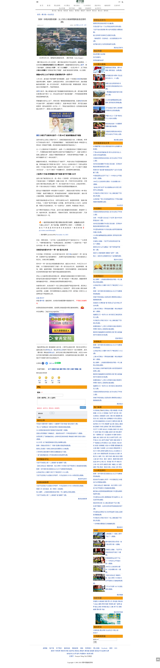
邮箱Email (95, 639)
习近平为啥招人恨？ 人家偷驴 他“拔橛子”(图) (51, 463)
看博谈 (77, 11)
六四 (120, 413)
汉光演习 (109, 421)
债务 (101, 437)
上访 (107, 448)
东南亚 (78, 79)
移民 (100, 456)
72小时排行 (87, 5)
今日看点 (67, 5)
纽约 (78, 653)
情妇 (100, 432)
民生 (101, 459)
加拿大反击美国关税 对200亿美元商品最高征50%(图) (113, 86)
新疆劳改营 (104, 453)
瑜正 (108, 607)
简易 (106, 601)
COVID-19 (100, 413)
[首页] (80, 3)
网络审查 (117, 448)
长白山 (111, 451)
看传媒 (87, 651)
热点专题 (62, 8)
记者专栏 (117, 5)
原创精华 (88, 8)
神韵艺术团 (64, 651)
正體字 (71, 656)
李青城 (104, 607)
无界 (107, 651)
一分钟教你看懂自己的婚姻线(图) (104, 523)
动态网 (103, 651)
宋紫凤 (95, 601)
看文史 (94, 11)
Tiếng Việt (83, 656)
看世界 (88, 11)
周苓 (103, 604)
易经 (110, 464)
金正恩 (112, 424)
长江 (98, 418)
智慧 (120, 464)
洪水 (104, 418)
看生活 (100, 11)
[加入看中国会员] (61, 333)
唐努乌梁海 (105, 451)
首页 (38, 14)
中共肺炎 (96, 410)
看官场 (60, 11)
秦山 (96, 607)
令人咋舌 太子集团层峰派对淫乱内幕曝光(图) (51, 442)
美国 (113, 426)
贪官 (96, 432)
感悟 (94, 467)
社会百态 (51, 14)
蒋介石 (104, 461)
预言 (101, 467)
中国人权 (115, 630)
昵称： (39, 392)
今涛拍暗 (101, 601)
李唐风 (111, 604)
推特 (110, 648)
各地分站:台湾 (71, 653)
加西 (91, 653)
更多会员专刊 (118, 47)
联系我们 (88, 648)
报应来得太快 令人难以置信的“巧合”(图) (106, 503)
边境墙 (105, 426)
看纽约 (83, 11)
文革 (117, 467)
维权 (98, 448)
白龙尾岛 (117, 451)
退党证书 (98, 651)
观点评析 (103, 630)
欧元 (96, 440)
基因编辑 (117, 445)
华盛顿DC (83, 653)
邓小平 (114, 461)
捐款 (81, 648)
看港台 (71, 11)
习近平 (111, 413)
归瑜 (119, 601)
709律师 (102, 448)
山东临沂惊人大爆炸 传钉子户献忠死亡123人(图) (52, 472)
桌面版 (45, 648)
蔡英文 (105, 443)
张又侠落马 (97, 57)
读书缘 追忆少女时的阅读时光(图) (104, 44)
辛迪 (103, 609)
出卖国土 (96, 416)
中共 (103, 424)
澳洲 (114, 459)
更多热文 (120, 404)
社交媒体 (108, 435)
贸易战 (106, 413)
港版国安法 (102, 421)
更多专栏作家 (118, 612)
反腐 (110, 432)
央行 (98, 437)
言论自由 (112, 453)
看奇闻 (106, 11)
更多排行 (120, 527)
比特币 (112, 437)
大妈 (118, 443)
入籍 (94, 459)
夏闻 (100, 604)
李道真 (115, 601)
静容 (100, 607)
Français (77, 656)
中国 (69, 254)
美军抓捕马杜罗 (98, 60)
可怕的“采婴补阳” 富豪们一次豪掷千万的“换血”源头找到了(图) (57, 424)
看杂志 (77, 651)
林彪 (118, 461)
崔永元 (105, 429)
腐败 (106, 432)
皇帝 (101, 464)
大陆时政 (96, 630)
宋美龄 (109, 461)
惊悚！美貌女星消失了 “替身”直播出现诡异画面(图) (53, 445)
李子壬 (116, 607)
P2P (109, 445)
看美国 (65, 11)
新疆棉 (118, 416)
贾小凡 (110, 601)
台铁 (107, 416)
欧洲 (88, 653)
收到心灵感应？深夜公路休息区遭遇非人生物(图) (52, 449)
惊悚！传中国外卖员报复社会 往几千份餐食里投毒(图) (54, 469)
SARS (98, 453)
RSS (115, 648)
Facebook (104, 648)
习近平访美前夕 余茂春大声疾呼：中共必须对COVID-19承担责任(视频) (60, 475)
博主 (39, 91)
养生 (120, 467)
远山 (96, 604)
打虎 (113, 432)
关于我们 (59, 648)
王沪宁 (95, 429)
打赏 (77, 25)
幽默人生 (115, 464)
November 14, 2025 (62, 235)
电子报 (51, 648)
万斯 (109, 426)
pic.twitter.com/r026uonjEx (47, 230)
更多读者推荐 (82, 499)
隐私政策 (75, 648)
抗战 (94, 461)
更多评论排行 (82, 479)
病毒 (94, 413)
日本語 (89, 656)
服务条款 (67, 648)
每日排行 (77, 5)
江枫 (111, 607)
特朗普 (115, 410)
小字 (85, 25)
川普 (111, 410)
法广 (103, 435)
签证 (117, 456)
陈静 (106, 604)
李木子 (95, 633)
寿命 (113, 467)
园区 (38, 135)
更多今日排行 (118, 259)
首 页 (41, 5)
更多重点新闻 (118, 140)
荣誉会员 (49, 350)
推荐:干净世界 (55, 651)
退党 (118, 421)
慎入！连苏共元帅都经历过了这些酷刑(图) (107, 256)
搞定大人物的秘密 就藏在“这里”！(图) (105, 253)
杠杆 (104, 437)
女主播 (117, 453)
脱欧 (94, 437)
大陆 (106, 445)
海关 (110, 456)
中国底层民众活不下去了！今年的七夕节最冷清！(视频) (112, 560)
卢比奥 (120, 410)
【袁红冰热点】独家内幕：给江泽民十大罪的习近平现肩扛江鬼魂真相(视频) (61, 466)
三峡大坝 (112, 416)
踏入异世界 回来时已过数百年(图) (104, 35)
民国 (117, 459)
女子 (82, 65)
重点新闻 (57, 5)
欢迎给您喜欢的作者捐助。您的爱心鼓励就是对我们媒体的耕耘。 (58, 307)
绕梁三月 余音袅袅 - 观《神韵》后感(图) (49, 489)
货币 (116, 437)
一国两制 (98, 435)
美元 (108, 437)
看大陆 (54, 11)
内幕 (114, 429)
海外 (105, 459)
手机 (98, 467)
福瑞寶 (92, 651)
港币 (103, 440)
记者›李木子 (40, 298)
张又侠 (116, 413)
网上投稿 (96, 648)
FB (112, 435)
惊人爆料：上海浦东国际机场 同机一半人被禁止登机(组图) (55, 492)
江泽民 (100, 429)
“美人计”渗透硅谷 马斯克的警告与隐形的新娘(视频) (53, 427)
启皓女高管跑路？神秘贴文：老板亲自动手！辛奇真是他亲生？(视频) (59, 433)
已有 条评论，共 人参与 (46, 398)
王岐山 (117, 424)
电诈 (80, 101)
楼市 (111, 440)
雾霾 (112, 445)
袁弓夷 (95, 421)
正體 (119, 1)
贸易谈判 (118, 426)
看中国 (42, 301)
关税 (101, 426)
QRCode (51, 363)
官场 (117, 432)
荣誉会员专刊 (100, 20)
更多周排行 (119, 338)
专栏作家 (72, 8)
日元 (100, 440)
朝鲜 (115, 435)
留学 (107, 456)
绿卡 (98, 459)
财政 (115, 440)
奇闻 (105, 467)
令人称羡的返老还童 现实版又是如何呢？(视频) (52, 430)
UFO (99, 424)
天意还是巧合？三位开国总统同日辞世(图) (107, 26)
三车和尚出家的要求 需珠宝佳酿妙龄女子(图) (51, 452)
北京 (109, 443)
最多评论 (98, 5)
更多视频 (120, 595)
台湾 (101, 443)
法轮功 (111, 448)
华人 (96, 456)
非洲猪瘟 (101, 445)
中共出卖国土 (117, 418)
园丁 (115, 604)
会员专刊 (98, 8)
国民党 (114, 421)
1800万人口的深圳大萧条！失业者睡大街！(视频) (113, 569)
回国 (120, 456)
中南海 (110, 429)
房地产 (107, 440)
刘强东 (114, 443)
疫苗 (101, 418)
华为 (103, 432)
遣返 (114, 456)
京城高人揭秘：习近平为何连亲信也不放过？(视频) (113, 552)
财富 (118, 440)
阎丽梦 (107, 424)
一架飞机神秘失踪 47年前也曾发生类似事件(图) (52, 455)
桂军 (121, 459)
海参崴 (97, 443)
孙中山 (99, 461)
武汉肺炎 (106, 410)
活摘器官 (103, 416)
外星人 (109, 467)
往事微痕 (110, 418)
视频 (80, 8)
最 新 (48, 5)
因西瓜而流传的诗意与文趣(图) (103, 23)
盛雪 (118, 604)
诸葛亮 (105, 464)
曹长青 (99, 609)
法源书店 (72, 651)
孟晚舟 (97, 426)
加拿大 (119, 435)
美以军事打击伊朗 (99, 54)
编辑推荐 (107, 5)
